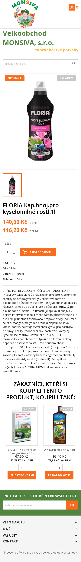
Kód (5, 263)
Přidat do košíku (38, 252)
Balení (7, 274)
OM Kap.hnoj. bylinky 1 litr (59, 449)
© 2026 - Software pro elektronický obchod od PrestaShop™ (40, 552)
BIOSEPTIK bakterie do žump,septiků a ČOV (22, 451)
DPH (5, 268)
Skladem (9, 279)
